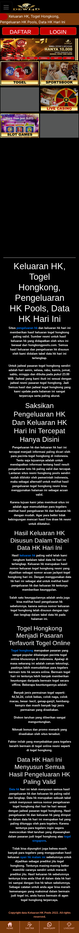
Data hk (14, 789)
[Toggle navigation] (6, 7)
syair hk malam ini (32, 857)
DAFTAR (20, 32)
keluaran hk (27, 555)
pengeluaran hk (27, 328)
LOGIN (58, 32)
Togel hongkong (22, 650)
